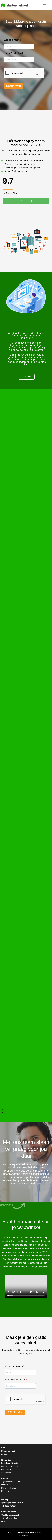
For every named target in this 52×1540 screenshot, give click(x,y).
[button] (26, 1109)
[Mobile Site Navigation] (44, 5)
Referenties (6, 1460)
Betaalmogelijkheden (10, 1463)
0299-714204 (10, 1506)
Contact (4, 1478)
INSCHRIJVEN (13, 86)
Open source (6, 1469)
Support (4, 1454)
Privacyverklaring (8, 1488)
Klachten (5, 1491)
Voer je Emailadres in (14, 53)
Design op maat (8, 1451)
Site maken (6, 1473)
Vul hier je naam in (13, 40)
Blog (3, 1448)
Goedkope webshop (9, 1466)
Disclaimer (5, 1485)
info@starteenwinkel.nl (13, 1503)
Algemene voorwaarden (11, 1481)
